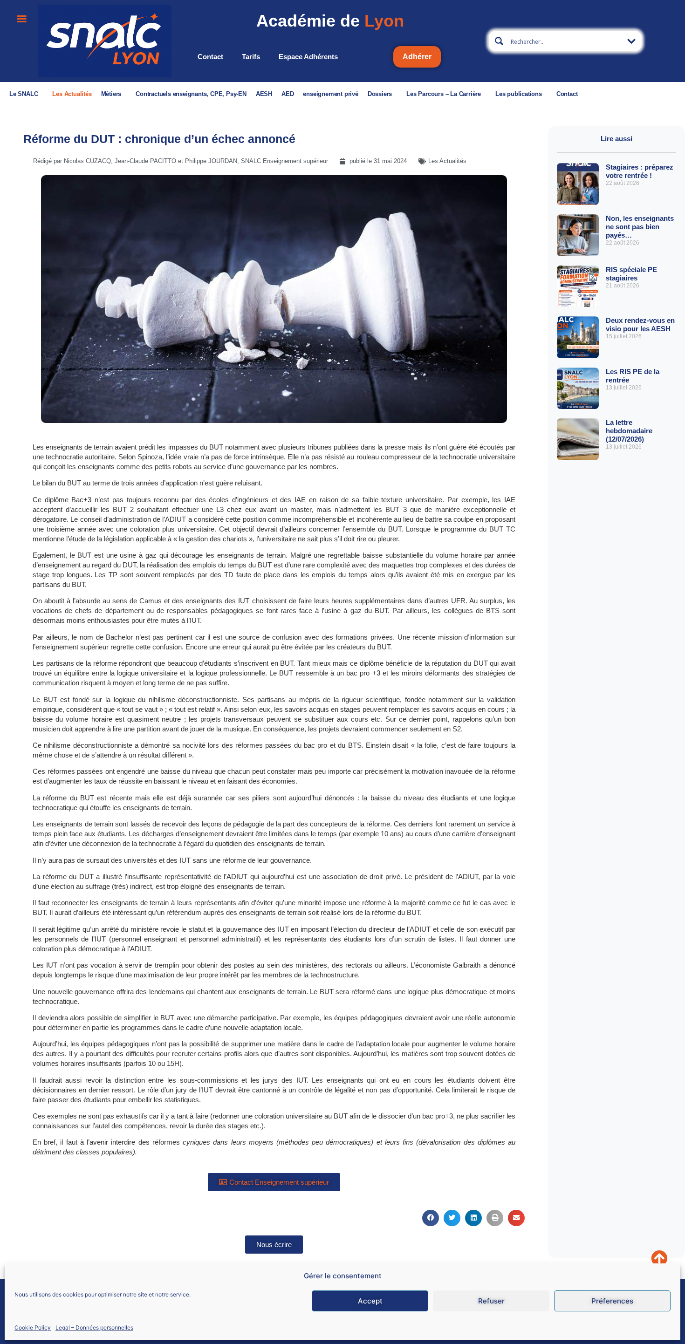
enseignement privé (330, 93)
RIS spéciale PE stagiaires (631, 274)
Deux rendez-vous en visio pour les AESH (640, 324)
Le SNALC (23, 93)
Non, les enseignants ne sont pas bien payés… (640, 226)
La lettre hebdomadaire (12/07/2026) (629, 430)
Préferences (612, 1300)
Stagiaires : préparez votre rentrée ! (639, 171)
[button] (430, 1218)
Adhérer (417, 57)
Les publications (518, 93)
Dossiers (380, 93)
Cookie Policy (32, 1327)
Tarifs (251, 57)
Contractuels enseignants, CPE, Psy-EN (191, 93)
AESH (264, 93)
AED (287, 93)
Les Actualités (71, 93)
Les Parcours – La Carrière (443, 93)
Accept (370, 1300)
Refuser (491, 1300)
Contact (210, 57)
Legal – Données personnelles (94, 1327)
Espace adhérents (308, 57)
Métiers (111, 93)
